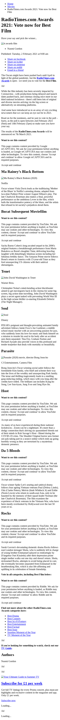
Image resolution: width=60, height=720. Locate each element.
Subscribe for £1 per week (21, 683)
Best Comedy (14, 618)
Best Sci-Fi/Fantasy (16, 621)
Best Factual (13, 627)
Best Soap (12, 629)
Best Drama (13, 616)
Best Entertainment (16, 624)
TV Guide (6, 648)
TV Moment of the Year (19, 635)
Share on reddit (14, 67)
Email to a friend (15, 70)
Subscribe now (8, 700)
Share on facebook (16, 59)
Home (10, 3)
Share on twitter (15, 62)
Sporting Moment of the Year (21, 632)
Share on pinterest (16, 64)
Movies (11, 6)
